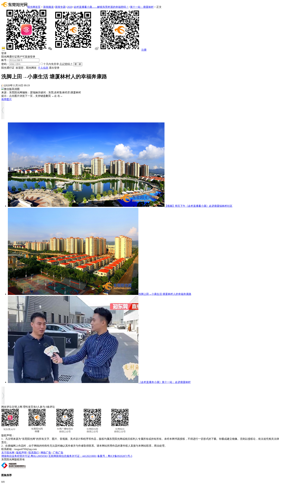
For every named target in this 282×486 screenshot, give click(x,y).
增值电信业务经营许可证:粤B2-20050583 (24, 456)
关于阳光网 (7, 452)
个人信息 (43, 67)
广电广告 (58, 452)
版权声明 (21, 452)
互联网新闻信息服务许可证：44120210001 (72, 456)
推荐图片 (6, 99)
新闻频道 (48, 7)
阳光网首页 (33, 7)
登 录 (78, 64)
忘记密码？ (66, 64)
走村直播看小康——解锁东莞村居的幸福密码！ (101, 7)
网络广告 (46, 452)
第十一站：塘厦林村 (142, 7)
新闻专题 (60, 7)
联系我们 (33, 452)
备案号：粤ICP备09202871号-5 (114, 456)
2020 (69, 7)
